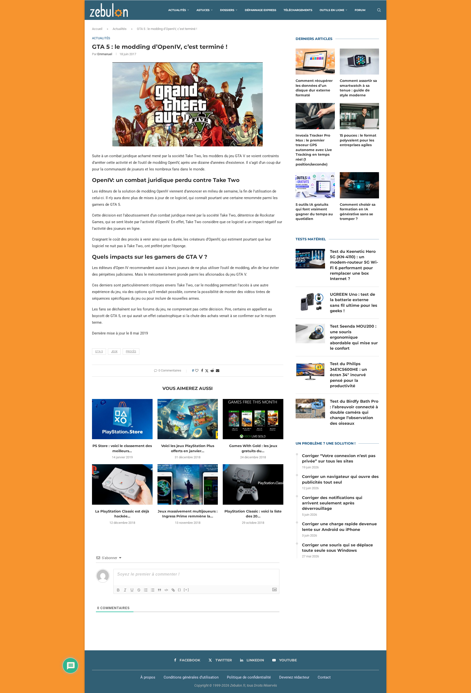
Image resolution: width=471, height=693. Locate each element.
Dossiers (227, 10)
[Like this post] (196, 370)
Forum (360, 10)
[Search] (379, 10)
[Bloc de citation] (159, 590)
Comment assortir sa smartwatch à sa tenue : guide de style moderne (358, 87)
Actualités (177, 10)
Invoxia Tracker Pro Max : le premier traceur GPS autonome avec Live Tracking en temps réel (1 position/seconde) (314, 150)
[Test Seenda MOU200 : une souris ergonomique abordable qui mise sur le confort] (310, 333)
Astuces (202, 10)
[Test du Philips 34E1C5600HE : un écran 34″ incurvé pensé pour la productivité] (310, 371)
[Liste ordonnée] (145, 590)
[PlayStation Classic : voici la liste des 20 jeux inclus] (253, 484)
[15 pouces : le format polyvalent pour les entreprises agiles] (359, 116)
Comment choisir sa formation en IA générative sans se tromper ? (358, 211)
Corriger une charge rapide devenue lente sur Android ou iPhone (339, 527)
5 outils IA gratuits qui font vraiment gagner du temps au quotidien (314, 211)
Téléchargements (298, 10)
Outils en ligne (332, 10)
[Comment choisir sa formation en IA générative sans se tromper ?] (359, 185)
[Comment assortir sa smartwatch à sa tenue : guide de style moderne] (359, 62)
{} (179, 589)
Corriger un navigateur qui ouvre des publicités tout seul (340, 479)
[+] (186, 589)
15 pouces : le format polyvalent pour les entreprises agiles (358, 140)
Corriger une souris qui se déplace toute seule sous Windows (337, 548)
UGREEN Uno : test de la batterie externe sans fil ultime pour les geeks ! (353, 302)
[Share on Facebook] (202, 370)
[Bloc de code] (166, 590)
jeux (114, 351)
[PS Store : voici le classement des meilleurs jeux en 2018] (122, 419)
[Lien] (173, 590)
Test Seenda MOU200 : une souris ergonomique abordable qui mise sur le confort (354, 337)
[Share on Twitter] (207, 371)
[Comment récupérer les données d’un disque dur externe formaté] (315, 62)
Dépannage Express (260, 10)
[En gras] (118, 590)
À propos (147, 677)
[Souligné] (132, 590)
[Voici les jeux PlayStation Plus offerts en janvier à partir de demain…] (187, 419)
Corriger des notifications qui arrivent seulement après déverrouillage (332, 503)
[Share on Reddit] (212, 370)
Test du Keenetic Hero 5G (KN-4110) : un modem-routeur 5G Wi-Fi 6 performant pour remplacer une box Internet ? (354, 265)
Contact (324, 677)
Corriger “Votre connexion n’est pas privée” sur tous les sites (339, 458)
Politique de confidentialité (249, 677)
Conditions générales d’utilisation (191, 677)
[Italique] (125, 590)
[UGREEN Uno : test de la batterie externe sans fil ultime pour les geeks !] (310, 301)
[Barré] (138, 590)
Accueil (97, 29)
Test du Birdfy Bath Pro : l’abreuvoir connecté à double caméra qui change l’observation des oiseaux (354, 412)
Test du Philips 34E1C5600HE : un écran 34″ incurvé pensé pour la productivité (348, 374)
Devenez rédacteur (294, 677)
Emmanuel (104, 54)
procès (131, 351)
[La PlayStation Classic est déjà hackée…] (122, 484)
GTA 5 (99, 351)
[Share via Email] (217, 370)
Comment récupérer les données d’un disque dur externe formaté (314, 87)
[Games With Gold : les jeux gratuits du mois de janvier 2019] (253, 419)
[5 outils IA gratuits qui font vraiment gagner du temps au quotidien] (315, 185)
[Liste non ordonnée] (152, 590)
